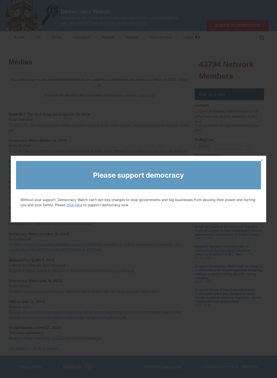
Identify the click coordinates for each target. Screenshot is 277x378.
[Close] (261, 160)
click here (74, 205)
